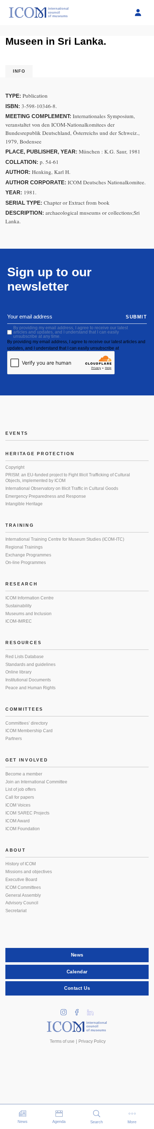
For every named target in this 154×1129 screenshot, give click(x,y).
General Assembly (23, 895)
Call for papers (19, 797)
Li (93, 1010)
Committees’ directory (26, 723)
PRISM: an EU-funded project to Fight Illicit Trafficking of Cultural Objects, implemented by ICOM (67, 477)
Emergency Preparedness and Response (45, 496)
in (66, 1010)
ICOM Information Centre (29, 597)
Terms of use (62, 1041)
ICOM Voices (17, 805)
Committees (24, 709)
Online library (18, 672)
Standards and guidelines (30, 664)
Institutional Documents (28, 679)
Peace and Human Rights (30, 687)
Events (16, 433)
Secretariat (16, 910)
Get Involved (26, 760)
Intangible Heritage (24, 503)
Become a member (23, 774)
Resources (23, 642)
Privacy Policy (92, 1041)
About (15, 850)
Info (19, 71)
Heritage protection (39, 453)
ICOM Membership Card (29, 730)
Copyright (14, 467)
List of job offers (20, 789)
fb (79, 1010)
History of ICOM (20, 863)
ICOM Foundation (22, 828)
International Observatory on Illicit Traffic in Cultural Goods (61, 488)
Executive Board (21, 879)
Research (21, 584)
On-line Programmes (25, 562)
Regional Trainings (24, 547)
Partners (13, 738)
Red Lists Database (24, 656)
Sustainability (18, 605)
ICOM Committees (23, 887)
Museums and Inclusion (28, 613)
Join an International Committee (36, 781)
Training (19, 525)
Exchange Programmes (28, 555)
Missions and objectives (28, 871)
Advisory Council (21, 902)
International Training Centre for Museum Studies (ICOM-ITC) (64, 539)
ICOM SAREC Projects (27, 813)
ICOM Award (17, 820)
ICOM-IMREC (18, 621)
